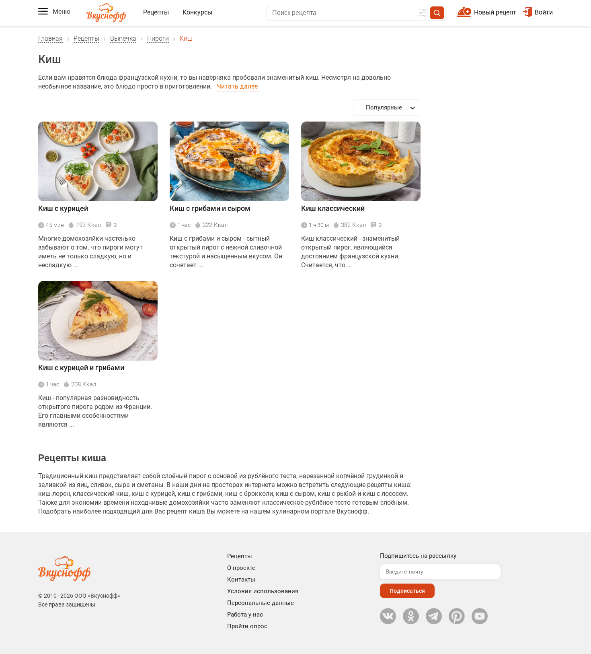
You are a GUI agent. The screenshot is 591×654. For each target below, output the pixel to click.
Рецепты (156, 12)
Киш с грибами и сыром (210, 208)
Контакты (241, 579)
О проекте (241, 567)
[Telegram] (434, 616)
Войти (544, 12)
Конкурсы (197, 12)
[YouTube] (480, 616)
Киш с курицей (63, 208)
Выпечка (123, 38)
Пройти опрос (247, 626)
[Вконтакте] (388, 616)
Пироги (158, 38)
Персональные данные (260, 603)
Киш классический (333, 208)
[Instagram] (457, 616)
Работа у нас (245, 614)
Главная (50, 38)
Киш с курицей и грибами (81, 367)
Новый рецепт (495, 12)
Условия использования (262, 591)
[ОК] (411, 616)
